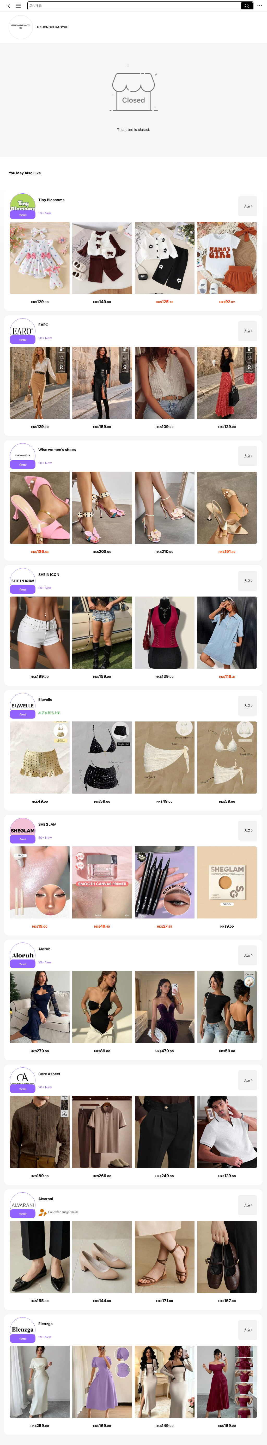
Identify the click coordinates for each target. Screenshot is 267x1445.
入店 (247, 206)
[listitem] (133, 250)
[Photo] (22, 206)
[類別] (18, 5)
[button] (9, 5)
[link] (21, 27)
